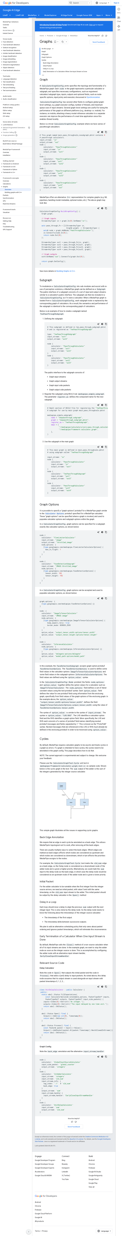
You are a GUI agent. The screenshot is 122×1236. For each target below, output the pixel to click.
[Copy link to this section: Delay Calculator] (56, 968)
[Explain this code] (98, 132)
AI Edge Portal (66, 15)
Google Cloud (94, 1179)
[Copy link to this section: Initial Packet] (55, 881)
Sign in (116, 3)
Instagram (66, 1168)
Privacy (45, 1231)
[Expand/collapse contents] (52, 48)
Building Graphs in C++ (65, 271)
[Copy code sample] (106, 132)
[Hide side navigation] (28, 1231)
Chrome (92, 1164)
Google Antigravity (95, 1175)
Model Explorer (50, 15)
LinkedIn (65, 1172)
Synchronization (93, 97)
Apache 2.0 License (76, 1139)
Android (92, 1160)
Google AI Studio (95, 1172)
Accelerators (40, 1172)
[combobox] (80, 3)
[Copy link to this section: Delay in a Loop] (58, 902)
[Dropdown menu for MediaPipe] (39, 15)
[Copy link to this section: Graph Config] (53, 1046)
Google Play (93, 1183)
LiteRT (5, 15)
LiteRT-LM (20, 15)
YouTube (65, 1179)
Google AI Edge (11, 10)
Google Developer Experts (44, 1168)
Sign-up (92, 25)
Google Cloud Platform (43, 1214)
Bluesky (65, 1164)
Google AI (38, 1217)
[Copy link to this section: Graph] (50, 79)
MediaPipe (32, 15)
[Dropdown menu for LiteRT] (11, 15)
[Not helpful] (106, 36)
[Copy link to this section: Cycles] (50, 739)
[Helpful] (102, 36)
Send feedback (99, 42)
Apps (98, 15)
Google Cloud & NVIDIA (43, 1175)
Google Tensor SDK (84, 15)
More (108, 15)
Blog (63, 1160)
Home (42, 36)
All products (39, 1221)
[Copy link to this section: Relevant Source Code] (66, 963)
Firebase (92, 1168)
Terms (37, 1231)
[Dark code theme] (102, 132)
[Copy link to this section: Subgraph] (54, 280)
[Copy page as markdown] (63, 42)
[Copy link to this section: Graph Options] (61, 504)
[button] (15, 41)
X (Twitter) (66, 1175)
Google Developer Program (45, 1160)
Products (50, 36)
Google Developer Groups (44, 1164)
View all (91, 1187)
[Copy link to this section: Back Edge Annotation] (66, 837)
